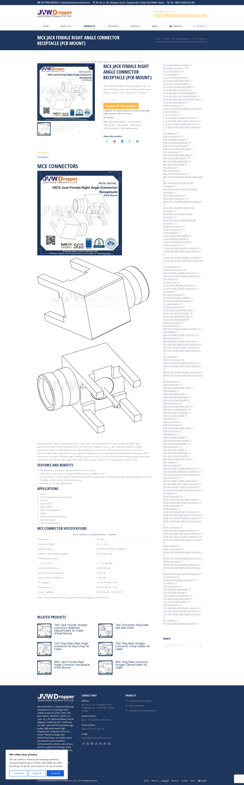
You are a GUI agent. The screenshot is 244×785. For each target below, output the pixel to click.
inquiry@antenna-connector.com (180, 15)
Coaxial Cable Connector (117, 122)
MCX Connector (136, 125)
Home (40, 61)
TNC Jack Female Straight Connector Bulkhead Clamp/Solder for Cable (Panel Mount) (70, 629)
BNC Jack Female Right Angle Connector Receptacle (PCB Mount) (72, 664)
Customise (18, 773)
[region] (37, 764)
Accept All (55, 773)
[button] (90, 67)
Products (50, 61)
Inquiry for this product (121, 106)
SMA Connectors (136, 705)
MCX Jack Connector (111, 128)
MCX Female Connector (129, 128)
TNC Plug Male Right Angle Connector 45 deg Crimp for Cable (71, 646)
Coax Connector (122, 125)
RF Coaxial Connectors (67, 61)
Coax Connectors (135, 122)
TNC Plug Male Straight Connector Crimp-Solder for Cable (132, 646)
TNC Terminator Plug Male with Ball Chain (132, 626)
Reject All (37, 773)
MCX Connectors (125, 113)
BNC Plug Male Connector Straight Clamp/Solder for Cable (131, 664)
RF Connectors (109, 125)
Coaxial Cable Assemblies (140, 700)
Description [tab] (42, 157)
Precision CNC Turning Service (142, 710)
